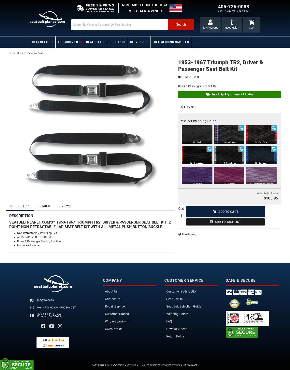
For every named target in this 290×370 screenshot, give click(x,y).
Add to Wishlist (228, 222)
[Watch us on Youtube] (51, 326)
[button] (132, 24)
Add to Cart (228, 212)
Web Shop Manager (186, 365)
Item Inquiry (189, 234)
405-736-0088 (45, 300)
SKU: (181, 77)
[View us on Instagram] (60, 326)
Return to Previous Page (30, 53)
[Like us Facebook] (43, 326)
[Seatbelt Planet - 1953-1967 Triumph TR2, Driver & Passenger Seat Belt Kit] (90, 124)
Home (12, 53)
